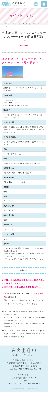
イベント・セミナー (17, 24)
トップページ (6, 24)
